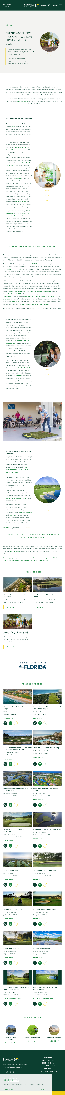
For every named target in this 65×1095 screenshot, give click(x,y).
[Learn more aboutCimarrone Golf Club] (16, 963)
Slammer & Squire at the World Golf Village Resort (16, 988)
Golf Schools (48, 1063)
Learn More (8, 1089)
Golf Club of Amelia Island (43, 291)
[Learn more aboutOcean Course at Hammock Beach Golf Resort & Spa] (45, 723)
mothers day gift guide (15, 269)
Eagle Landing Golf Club (29, 304)
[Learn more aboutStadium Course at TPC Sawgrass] (45, 846)
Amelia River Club (10, 870)
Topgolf (18, 375)
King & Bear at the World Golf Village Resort (45, 988)
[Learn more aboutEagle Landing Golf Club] (45, 963)
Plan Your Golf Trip (48, 1071)
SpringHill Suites (20, 201)
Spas (13, 126)
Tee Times (36, 718)
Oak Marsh (18, 178)
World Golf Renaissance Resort (16, 498)
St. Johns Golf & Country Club (49, 296)
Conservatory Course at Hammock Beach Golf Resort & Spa (17, 748)
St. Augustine (14, 301)
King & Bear (13, 515)
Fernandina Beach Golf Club (12, 294)
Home (9, 25)
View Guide (11, 1043)
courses (15, 281)
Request (54, 1041)
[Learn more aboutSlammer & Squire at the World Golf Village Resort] (16, 1004)
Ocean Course (18, 155)
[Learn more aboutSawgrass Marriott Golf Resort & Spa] (45, 805)
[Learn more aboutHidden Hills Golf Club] (16, 924)
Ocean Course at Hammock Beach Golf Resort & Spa (47, 707)
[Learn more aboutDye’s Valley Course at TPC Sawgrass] (16, 846)
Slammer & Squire (25, 512)
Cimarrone (7, 299)
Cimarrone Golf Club (12, 948)
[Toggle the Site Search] (46, 5)
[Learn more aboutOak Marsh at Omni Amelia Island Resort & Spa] (16, 805)
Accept (44, 1089)
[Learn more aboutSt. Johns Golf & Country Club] (45, 924)
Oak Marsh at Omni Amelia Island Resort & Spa (17, 789)
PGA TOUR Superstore (36, 264)
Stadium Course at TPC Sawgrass (47, 829)
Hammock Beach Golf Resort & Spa (15, 707)
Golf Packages (15, 551)
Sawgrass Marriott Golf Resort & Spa (45, 789)
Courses (7, 4)
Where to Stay (48, 1060)
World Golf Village (12, 472)
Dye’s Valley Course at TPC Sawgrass (14, 830)
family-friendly (22, 101)
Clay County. (44, 304)
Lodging (7, 6)
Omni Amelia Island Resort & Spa (47, 747)
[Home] (32, 5)
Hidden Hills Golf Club (30, 296)
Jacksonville (7, 296)
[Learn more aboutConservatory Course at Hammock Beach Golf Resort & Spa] (16, 764)
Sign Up (32, 1041)
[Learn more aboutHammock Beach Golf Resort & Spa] (16, 723)
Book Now (8, 718)
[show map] (10, 723)
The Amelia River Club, (25, 291)
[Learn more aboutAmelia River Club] (16, 885)
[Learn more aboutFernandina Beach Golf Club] (45, 885)
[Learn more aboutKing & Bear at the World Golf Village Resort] (45, 1004)
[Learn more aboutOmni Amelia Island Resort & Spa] (45, 764)
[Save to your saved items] (5, 723)
